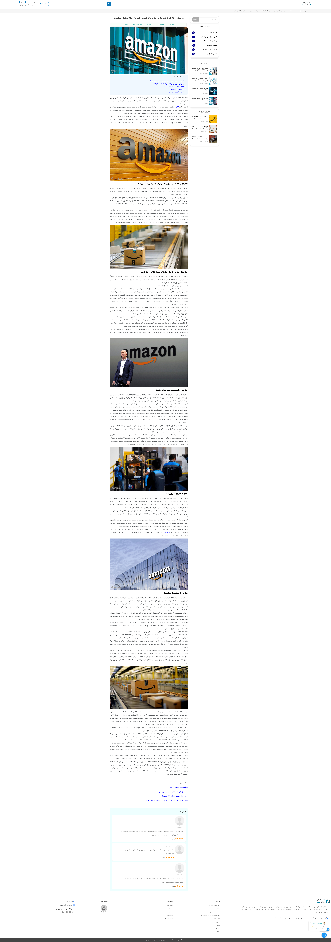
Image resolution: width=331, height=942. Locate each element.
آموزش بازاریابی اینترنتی (209, 37)
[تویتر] (73, 912)
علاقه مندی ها (169, 918)
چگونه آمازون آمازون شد (177, 89)
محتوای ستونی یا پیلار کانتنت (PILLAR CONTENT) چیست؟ (200, 69)
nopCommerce (183, 940)
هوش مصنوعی (212, 54)
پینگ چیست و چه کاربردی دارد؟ (178, 787)
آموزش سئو (213, 33)
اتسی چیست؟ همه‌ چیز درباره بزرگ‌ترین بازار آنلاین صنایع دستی (200, 128)
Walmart (168, 533)
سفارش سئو (217, 909)
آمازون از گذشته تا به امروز (176, 92)
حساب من (34, 5)
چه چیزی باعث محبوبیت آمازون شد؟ (173, 86)
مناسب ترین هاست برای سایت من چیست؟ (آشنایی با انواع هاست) (166, 801)
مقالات (218, 925)
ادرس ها (170, 912)
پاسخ (173, 839)
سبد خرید (170, 915)
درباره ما (218, 932)
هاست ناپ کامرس (215, 912)
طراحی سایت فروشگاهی (214, 905)
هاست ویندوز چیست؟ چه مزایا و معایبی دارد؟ (173, 792)
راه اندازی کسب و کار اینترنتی (207, 41)
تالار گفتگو (217, 928)
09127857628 (44, 4)
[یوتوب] (66, 912)
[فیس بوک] (70, 912)
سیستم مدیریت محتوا (210, 49)
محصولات (301, 11)
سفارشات (170, 909)
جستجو (109, 4)
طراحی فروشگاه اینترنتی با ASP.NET (210, 915)
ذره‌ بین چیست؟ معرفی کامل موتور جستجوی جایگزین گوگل (200, 117)
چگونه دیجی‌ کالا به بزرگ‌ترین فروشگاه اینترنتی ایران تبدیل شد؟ (200, 138)
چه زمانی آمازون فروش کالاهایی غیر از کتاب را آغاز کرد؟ (169, 84)
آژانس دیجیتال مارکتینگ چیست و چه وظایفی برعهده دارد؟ (200, 79)
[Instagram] (63, 912)
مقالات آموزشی (212, 45)
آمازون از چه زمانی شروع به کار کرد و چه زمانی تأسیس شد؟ (167, 81)
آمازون (177, 107)
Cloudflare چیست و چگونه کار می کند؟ (175, 796)
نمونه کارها (217, 918)
